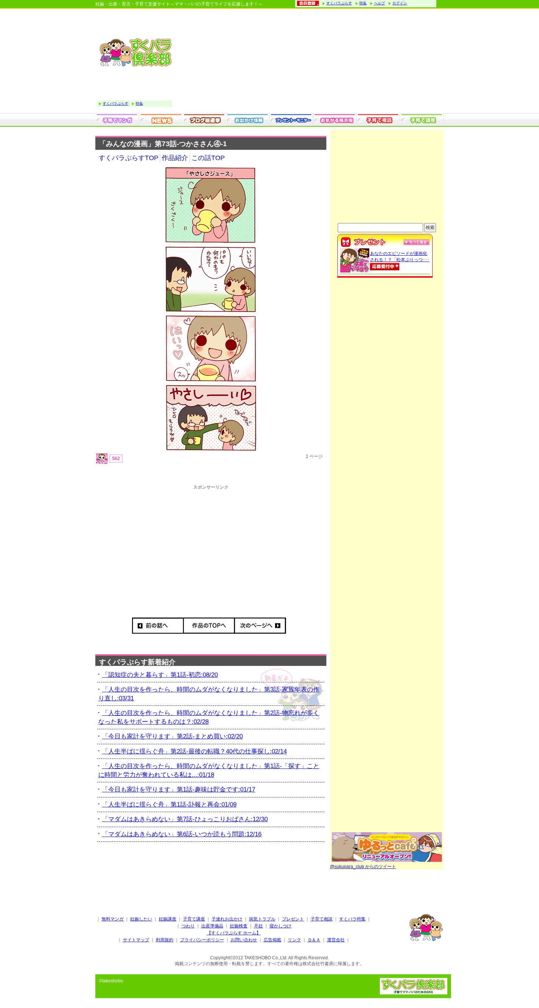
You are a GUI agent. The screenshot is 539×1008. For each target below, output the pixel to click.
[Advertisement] (310, 62)
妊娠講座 (167, 919)
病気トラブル (262, 919)
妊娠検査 (238, 926)
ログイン (399, 3)
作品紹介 (175, 158)
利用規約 (164, 939)
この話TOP (208, 158)
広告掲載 (272, 939)
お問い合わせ (244, 939)
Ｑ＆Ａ (314, 939)
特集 (363, 3)
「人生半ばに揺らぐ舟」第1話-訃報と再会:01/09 (169, 804)
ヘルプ (379, 3)
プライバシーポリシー (202, 939)
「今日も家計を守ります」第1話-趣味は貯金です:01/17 (178, 789)
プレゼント (293, 919)
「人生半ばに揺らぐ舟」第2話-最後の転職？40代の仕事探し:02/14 (194, 751)
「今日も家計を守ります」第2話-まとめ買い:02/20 (172, 736)
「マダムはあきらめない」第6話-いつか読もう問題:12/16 (181, 834)
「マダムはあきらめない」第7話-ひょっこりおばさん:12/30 (185, 819)
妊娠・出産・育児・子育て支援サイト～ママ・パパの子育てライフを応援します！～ (179, 4)
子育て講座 (194, 919)
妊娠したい (141, 919)
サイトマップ (136, 939)
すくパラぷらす (339, 3)
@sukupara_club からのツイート (363, 866)
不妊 (258, 926)
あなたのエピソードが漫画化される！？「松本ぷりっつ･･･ (399, 256)
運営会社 (336, 939)
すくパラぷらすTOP (128, 158)
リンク (294, 939)
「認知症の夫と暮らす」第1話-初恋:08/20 (160, 674)
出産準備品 (212, 926)
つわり (188, 926)
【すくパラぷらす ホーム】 (234, 932)
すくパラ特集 (352, 919)
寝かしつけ (281, 926)
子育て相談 (322, 919)
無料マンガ (113, 919)
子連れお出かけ (227, 919)
